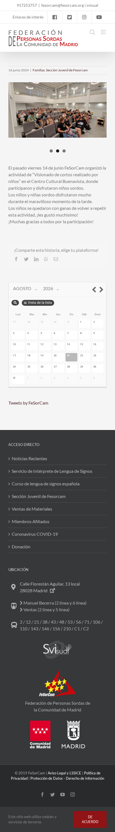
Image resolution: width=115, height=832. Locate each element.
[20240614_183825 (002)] (57, 110)
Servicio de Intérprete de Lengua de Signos (52, 471)
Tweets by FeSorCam (28, 402)
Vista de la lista (40, 303)
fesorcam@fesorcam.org (62, 5)
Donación (21, 546)
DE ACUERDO (90, 819)
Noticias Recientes (29, 458)
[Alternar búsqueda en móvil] (92, 32)
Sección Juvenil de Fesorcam (67, 70)
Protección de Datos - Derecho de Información (67, 778)
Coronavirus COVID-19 (35, 534)
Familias (39, 70)
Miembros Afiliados (30, 521)
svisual (92, 5)
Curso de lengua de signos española (46, 483)
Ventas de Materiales (32, 508)
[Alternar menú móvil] (104, 32)
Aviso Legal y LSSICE (64, 773)
